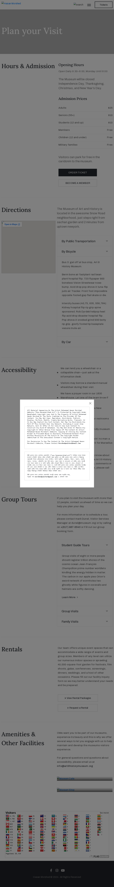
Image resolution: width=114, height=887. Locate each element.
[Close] (90, 403)
